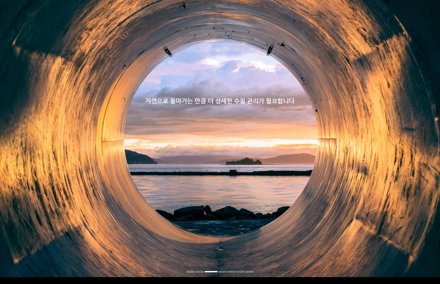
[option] (220, 142)
